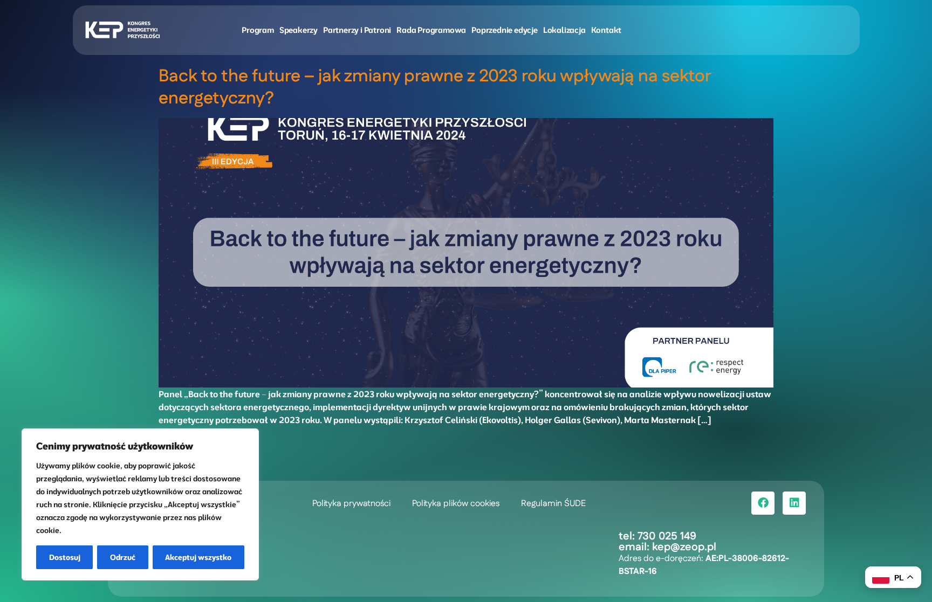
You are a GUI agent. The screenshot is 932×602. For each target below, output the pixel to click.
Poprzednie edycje (504, 30)
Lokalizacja (564, 30)
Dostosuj (64, 557)
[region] (140, 504)
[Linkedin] (794, 503)
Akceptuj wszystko (198, 557)
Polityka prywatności (351, 503)
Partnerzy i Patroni (357, 30)
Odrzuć (122, 557)
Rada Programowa (431, 30)
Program (258, 30)
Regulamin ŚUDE (553, 503)
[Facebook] (763, 503)
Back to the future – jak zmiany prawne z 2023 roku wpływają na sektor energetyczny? (435, 87)
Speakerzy (298, 30)
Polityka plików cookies (455, 503)
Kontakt (606, 30)
